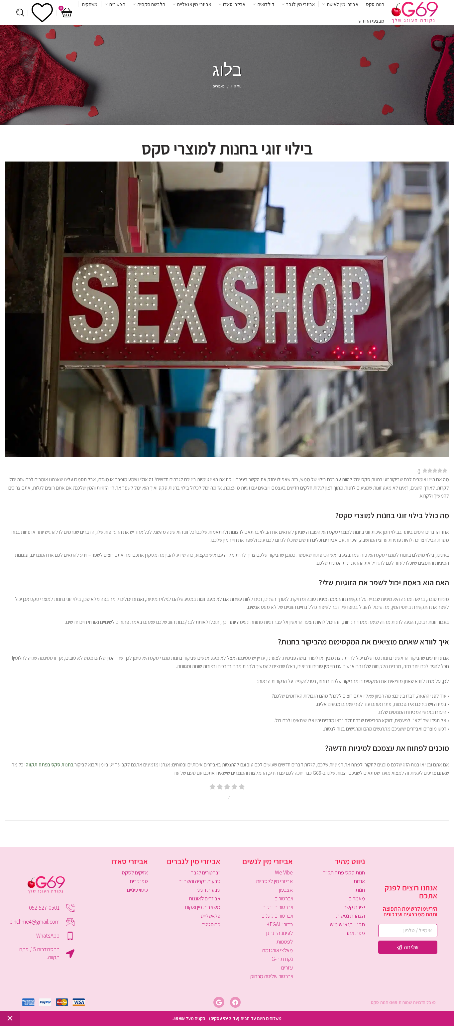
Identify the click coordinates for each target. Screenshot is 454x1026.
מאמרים (219, 86)
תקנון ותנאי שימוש (347, 924)
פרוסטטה (210, 924)
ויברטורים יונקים (278, 907)
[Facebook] (235, 1002)
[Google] (218, 1002)
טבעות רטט (208, 889)
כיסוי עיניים (137, 889)
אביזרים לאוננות (204, 898)
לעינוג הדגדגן (279, 933)
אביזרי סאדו (129, 861)
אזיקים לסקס (135, 872)
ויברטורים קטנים (277, 915)
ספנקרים (139, 881)
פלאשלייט (210, 915)
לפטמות (285, 941)
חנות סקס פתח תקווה (343, 872)
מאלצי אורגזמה (277, 950)
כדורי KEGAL (279, 924)
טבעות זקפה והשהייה (199, 881)
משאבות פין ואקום (202, 907)
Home (236, 86)
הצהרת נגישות (350, 915)
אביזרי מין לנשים (267, 861)
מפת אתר (355, 933)
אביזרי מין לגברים (193, 861)
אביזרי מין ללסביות (274, 881)
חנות (360, 889)
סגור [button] (10, 1018)
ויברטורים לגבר (205, 872)
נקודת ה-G (282, 959)
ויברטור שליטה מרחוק (271, 976)
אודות (359, 881)
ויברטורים (284, 898)
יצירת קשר (354, 907)
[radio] (242, 787)
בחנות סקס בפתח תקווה (49, 764)
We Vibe (284, 872)
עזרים (287, 967)
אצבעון (286, 889)
